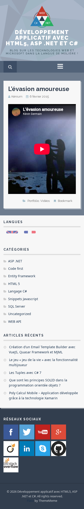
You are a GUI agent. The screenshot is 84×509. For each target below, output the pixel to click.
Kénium (16, 96)
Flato (30, 500)
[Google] (58, 438)
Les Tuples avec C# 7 (25, 372)
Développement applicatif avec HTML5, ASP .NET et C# (42, 38)
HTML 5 (14, 283)
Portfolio (33, 201)
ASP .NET (15, 261)
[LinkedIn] (27, 455)
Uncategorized (19, 314)
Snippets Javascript (23, 299)
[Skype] (43, 455)
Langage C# (17, 291)
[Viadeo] (11, 455)
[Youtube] (43, 438)
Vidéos (45, 201)
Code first (15, 268)
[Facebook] (11, 438)
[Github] (58, 455)
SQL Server (16, 306)
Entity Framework (21, 276)
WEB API (14, 321)
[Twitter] (27, 438)
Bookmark (65, 201)
